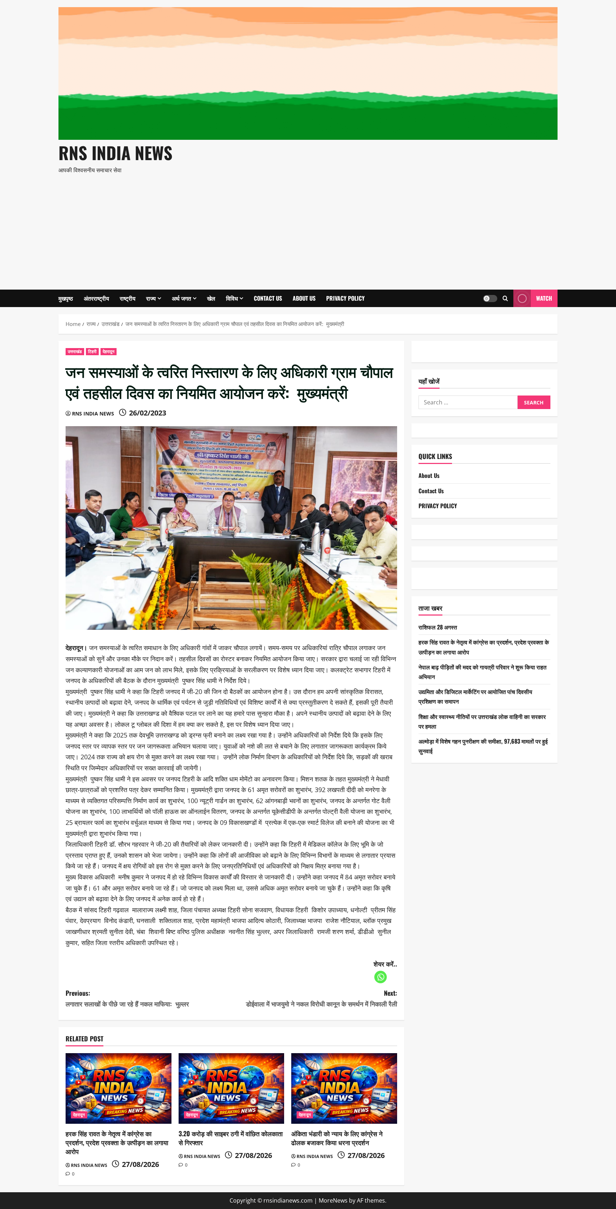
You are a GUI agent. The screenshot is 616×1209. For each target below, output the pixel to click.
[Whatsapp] (380, 977)
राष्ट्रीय (127, 298)
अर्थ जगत (181, 298)
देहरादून (109, 351)
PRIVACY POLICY (345, 298)
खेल (211, 298)
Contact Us (268, 298)
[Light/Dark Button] (490, 298)
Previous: (127, 998)
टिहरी (92, 351)
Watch (544, 298)
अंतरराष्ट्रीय (96, 298)
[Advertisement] (306, 229)
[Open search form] (505, 298)
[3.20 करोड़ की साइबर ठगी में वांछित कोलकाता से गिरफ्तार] (231, 1088)
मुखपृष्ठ (65, 298)
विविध (232, 298)
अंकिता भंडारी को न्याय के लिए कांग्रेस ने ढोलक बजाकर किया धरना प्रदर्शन (337, 1138)
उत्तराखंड (75, 351)
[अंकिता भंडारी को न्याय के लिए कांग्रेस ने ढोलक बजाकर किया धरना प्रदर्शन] (344, 1088)
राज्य (151, 298)
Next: (321, 998)
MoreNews (333, 1200)
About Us (304, 298)
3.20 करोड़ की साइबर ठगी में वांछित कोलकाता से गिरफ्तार (231, 1138)
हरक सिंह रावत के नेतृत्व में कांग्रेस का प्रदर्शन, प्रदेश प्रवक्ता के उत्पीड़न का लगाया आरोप (117, 1142)
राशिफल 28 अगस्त (438, 627)
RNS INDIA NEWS (115, 152)
